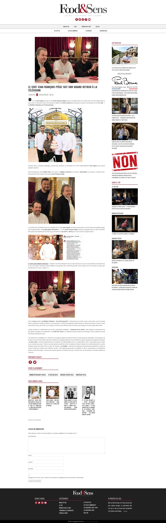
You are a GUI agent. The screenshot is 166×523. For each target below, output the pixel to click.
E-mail (30, 462)
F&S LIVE (97, 26)
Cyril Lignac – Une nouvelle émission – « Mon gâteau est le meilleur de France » (52, 402)
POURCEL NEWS (63, 513)
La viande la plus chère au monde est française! (123, 234)
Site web (30, 469)
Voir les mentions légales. (91, 521)
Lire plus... (125, 511)
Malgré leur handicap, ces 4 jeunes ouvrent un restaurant (123, 262)
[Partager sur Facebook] (30, 364)
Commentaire (32, 436)
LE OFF (75, 26)
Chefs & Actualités (43, 94)
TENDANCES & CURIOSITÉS (66, 510)
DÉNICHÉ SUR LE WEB (86, 26)
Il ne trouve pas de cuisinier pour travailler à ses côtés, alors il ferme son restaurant (124, 69)
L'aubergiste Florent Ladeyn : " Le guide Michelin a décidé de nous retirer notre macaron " (123, 208)
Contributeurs (103, 31)
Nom (30, 455)
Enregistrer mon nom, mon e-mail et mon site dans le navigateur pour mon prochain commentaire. (56, 477)
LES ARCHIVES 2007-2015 (91, 507)
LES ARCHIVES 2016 (89, 510)
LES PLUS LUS (57, 31)
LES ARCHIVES (89, 31)
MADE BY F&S (66, 26)
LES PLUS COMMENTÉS (73, 31)
